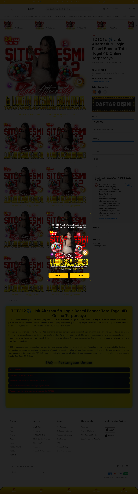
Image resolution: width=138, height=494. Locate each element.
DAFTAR (58, 275)
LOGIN (80, 275)
